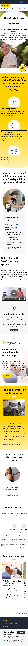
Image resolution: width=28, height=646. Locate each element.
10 (16, 224)
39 (16, 31)
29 (19, 369)
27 (14, 31)
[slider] (14, 297)
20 (8, 319)
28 (15, 136)
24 (20, 444)
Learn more (6, 444)
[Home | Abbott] (1, 8)
